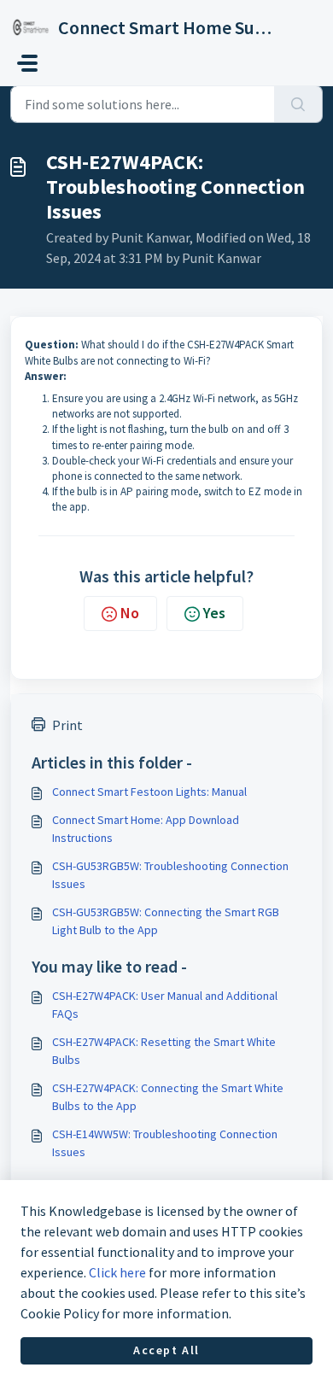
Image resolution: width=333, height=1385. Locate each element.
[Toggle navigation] (27, 63)
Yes (214, 612)
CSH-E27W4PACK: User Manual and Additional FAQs (165, 1004)
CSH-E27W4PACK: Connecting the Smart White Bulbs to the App (167, 1096)
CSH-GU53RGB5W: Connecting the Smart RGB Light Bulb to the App (165, 921)
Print (67, 724)
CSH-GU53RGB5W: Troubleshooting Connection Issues (170, 874)
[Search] (298, 104)
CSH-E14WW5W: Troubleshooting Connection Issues (165, 1143)
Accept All (166, 1350)
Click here (117, 1272)
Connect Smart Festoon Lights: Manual (149, 791)
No (129, 612)
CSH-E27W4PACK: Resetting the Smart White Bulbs (164, 1050)
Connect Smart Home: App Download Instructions (145, 828)
